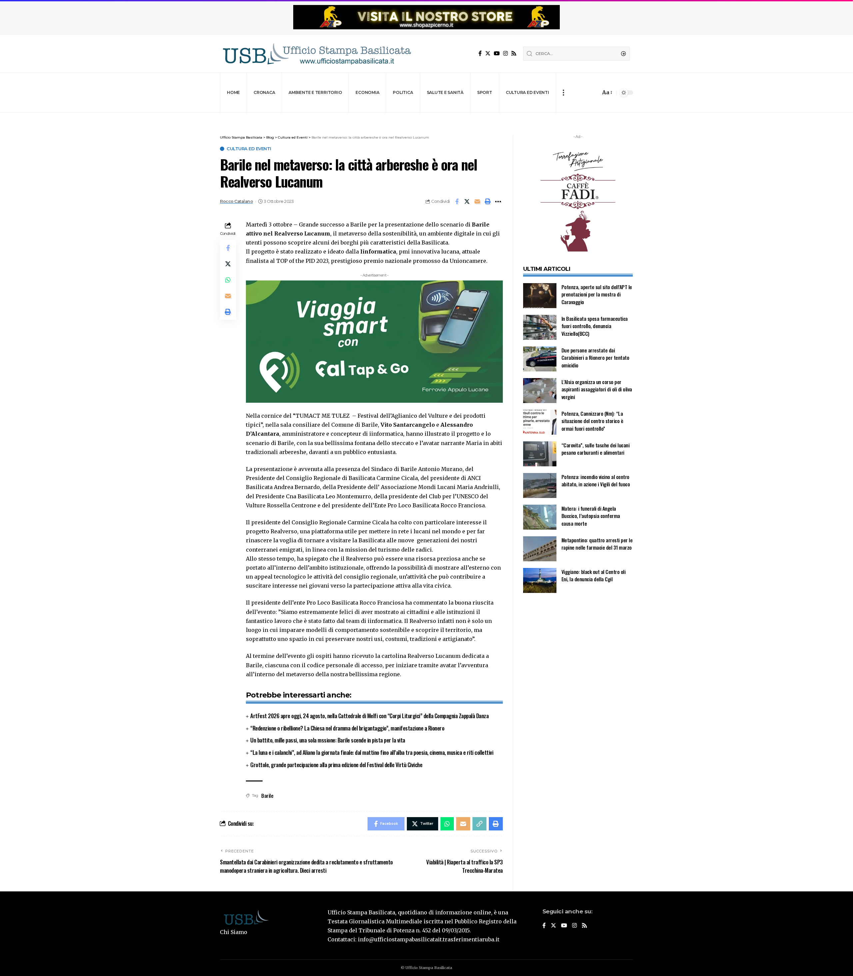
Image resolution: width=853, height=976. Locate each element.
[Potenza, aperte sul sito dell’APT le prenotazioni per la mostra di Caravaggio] (539, 295)
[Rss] (513, 53)
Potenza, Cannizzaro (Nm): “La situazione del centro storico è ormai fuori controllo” (592, 421)
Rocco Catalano (236, 201)
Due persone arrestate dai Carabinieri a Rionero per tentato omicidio (595, 357)
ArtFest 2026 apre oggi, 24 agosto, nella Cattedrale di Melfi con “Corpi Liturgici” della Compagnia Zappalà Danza (369, 716)
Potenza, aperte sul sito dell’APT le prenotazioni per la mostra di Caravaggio (596, 294)
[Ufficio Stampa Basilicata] (316, 54)
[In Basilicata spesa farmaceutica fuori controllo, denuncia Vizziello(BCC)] (539, 327)
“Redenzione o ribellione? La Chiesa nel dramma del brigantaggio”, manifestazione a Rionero (347, 728)
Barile (267, 795)
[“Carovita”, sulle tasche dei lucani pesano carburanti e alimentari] (539, 453)
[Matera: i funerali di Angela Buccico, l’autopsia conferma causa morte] (539, 517)
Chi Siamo (233, 932)
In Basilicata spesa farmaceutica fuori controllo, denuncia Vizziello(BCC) (594, 326)
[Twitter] (487, 53)
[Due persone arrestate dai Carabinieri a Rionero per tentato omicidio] (539, 358)
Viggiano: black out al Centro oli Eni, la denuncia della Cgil (593, 575)
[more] (563, 93)
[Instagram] (505, 53)
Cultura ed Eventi (249, 149)
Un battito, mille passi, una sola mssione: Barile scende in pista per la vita (327, 740)
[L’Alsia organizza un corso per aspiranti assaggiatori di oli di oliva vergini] (539, 390)
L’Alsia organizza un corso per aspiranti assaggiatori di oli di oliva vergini (596, 389)
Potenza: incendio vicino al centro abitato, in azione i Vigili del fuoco (595, 480)
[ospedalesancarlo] (426, 117)
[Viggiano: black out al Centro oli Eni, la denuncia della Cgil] (539, 580)
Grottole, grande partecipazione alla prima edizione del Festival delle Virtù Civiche (336, 764)
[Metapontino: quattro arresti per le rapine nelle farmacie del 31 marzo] (539, 548)
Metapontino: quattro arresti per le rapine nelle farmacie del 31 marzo (597, 543)
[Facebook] (480, 53)
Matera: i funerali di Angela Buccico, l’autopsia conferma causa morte (590, 516)
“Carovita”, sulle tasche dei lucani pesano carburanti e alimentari (595, 448)
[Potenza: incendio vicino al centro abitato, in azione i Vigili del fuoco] (539, 485)
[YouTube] (496, 53)
